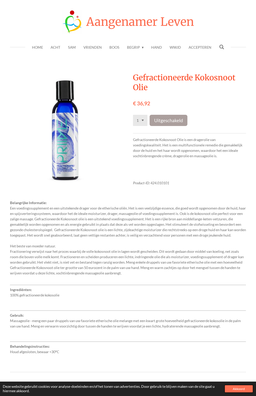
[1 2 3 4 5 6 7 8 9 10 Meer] (140, 120)
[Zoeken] (221, 47)
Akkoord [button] (239, 389)
